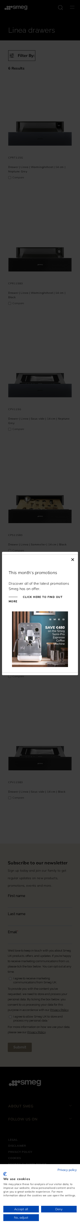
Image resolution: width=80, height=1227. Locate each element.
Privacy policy (67, 1170)
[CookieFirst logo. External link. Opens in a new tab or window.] (5, 1174)
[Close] (72, 559)
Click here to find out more (35, 599)
